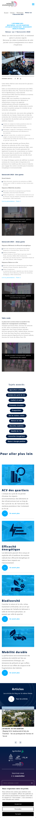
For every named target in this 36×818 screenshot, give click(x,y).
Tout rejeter (18, 814)
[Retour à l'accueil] (9, 4)
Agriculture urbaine (17, 390)
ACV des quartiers (22, 25)
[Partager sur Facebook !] (15, 79)
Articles (12, 12)
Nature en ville (16, 421)
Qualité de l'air (16, 431)
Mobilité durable (19, 28)
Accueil (6, 12)
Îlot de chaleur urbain (16, 415)
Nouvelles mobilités (17, 426)
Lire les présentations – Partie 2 (11, 277)
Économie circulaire (16, 405)
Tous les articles (22, 699)
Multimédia (20, 12)
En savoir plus (15, 513)
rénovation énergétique (16, 436)
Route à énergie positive (16, 441)
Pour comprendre (11, 728)
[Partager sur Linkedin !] (20, 79)
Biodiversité (27, 27)
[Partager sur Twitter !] (17, 79)
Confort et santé (16, 400)
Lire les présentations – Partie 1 (11, 201)
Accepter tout (18, 804)
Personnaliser (18, 809)
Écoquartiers (16, 410)
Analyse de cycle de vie (16, 395)
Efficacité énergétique (14, 27)
